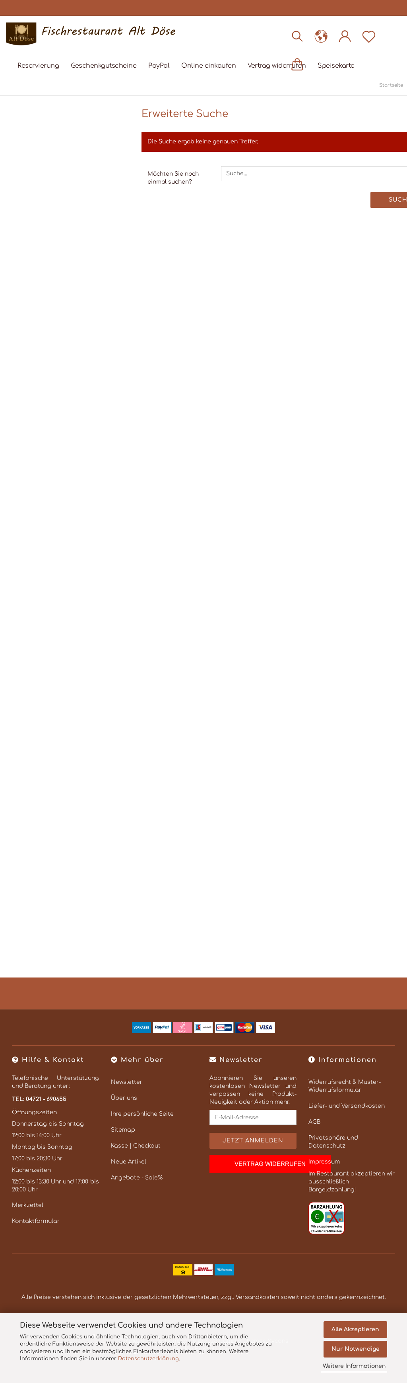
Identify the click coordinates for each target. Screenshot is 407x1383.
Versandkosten (257, 1297)
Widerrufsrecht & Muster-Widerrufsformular (344, 1086)
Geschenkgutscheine (103, 65)
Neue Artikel (128, 1162)
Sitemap (123, 1130)
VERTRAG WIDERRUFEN (270, 1163)
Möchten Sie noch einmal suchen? (173, 178)
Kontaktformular (36, 1221)
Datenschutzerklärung (148, 1358)
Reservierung (38, 65)
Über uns (124, 1098)
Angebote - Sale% (137, 1178)
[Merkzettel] (369, 36)
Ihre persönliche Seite (142, 1114)
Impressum (324, 1162)
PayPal (158, 65)
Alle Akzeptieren (355, 1329)
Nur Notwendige (355, 1349)
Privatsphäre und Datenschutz (333, 1142)
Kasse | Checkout (136, 1146)
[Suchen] (297, 36)
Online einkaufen (208, 65)
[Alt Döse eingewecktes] (93, 34)
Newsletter (126, 1082)
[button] (321, 36)
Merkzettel (27, 1205)
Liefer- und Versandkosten (346, 1106)
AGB (314, 1122)
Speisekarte (336, 65)
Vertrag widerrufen (277, 65)
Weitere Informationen (354, 1366)
